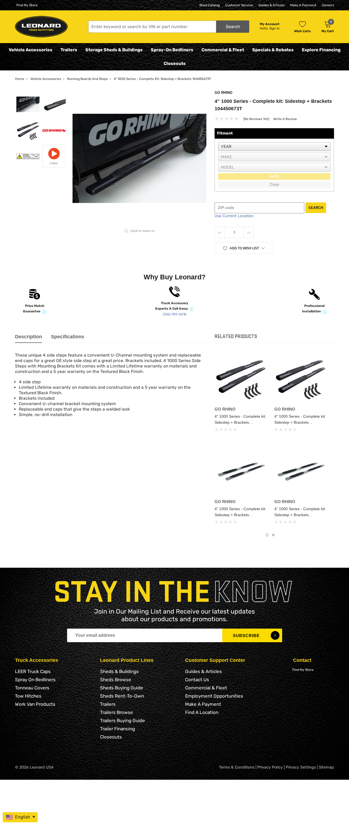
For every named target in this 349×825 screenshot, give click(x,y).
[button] (168, 26)
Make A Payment (303, 5)
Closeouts (175, 63)
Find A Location (201, 712)
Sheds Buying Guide (121, 687)
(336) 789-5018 (174, 314)
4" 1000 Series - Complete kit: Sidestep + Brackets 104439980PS (240, 515)
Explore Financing (321, 49)
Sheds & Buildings (119, 671)
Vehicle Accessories (30, 49)
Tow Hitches (28, 696)
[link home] (41, 26)
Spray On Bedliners (35, 679)
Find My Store (27, 5)
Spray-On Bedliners (172, 49)
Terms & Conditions (236, 767)
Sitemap (326, 767)
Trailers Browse (116, 712)
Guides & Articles (271, 5)
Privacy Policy (270, 767)
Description (28, 336)
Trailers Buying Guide (122, 720)
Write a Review (285, 119)
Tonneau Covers (32, 687)
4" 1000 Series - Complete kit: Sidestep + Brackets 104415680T (300, 422)
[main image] (139, 158)
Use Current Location (234, 216)
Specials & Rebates (273, 49)
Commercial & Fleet (222, 49)
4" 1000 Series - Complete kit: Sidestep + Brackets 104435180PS (300, 515)
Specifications (67, 336)
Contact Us (197, 679)
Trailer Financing (117, 728)
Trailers (69, 49)
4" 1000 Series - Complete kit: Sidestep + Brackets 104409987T (240, 422)
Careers (328, 5)
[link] (240, 378)
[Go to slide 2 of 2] (273, 535)
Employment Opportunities (214, 696)
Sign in (274, 28)
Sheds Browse (115, 679)
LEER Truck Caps (33, 671)
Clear (274, 184)
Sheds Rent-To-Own (122, 696)
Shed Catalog (209, 5)
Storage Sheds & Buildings (114, 49)
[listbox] (274, 146)
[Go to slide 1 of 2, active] (267, 535)
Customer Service (239, 5)
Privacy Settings (301, 767)
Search (315, 208)
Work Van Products (35, 704)
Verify (274, 176)
